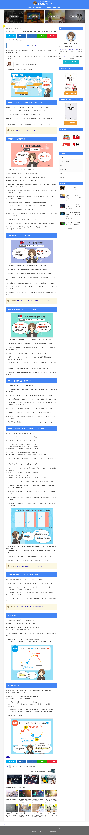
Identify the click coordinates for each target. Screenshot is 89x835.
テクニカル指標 (64, 161)
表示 (35, 45)
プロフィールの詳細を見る (71, 61)
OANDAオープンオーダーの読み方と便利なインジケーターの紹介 (33, 300)
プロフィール (31, 7)
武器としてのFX (67, 56)
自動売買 (63, 169)
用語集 (62, 165)
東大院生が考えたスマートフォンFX (69, 49)
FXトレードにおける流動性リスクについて (26, 130)
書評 (61, 173)
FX (4, 26)
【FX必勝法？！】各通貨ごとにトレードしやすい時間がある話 (31, 566)
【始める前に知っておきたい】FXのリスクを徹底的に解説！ (30, 606)
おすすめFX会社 (39, 7)
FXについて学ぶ (47, 7)
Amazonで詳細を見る (71, 93)
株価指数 (62, 177)
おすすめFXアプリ (57, 7)
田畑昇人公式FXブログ (43, 831)
